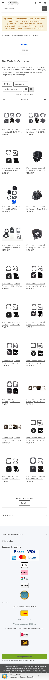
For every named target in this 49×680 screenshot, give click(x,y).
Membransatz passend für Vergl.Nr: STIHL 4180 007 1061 (35, 169)
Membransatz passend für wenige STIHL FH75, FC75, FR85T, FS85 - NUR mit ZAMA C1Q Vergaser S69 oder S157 (11, 323)
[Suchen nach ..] (44, 8)
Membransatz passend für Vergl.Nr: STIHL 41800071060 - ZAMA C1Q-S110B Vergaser (11, 207)
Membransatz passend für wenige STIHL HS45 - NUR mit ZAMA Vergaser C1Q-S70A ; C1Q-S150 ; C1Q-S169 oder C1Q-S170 (12, 439)
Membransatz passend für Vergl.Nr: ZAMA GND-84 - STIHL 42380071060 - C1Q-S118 (12, 246)
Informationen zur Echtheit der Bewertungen (22, 677)
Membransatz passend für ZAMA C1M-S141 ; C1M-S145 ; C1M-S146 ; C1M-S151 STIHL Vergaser (36, 477)
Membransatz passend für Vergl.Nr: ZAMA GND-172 (36, 207)
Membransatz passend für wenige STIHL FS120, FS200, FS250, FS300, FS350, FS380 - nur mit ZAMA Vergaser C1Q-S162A (11, 362)
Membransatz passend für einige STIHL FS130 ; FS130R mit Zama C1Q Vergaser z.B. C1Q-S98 (11, 130)
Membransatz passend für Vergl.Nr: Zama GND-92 (36, 246)
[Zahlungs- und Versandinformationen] (24, 555)
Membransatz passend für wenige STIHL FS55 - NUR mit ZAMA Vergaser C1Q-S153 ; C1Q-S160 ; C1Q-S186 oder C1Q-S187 (36, 400)
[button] (35, 2)
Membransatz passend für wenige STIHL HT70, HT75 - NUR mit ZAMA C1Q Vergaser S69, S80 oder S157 (35, 439)
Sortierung (19, 84)
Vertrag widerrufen (24, 657)
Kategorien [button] (7, 515)
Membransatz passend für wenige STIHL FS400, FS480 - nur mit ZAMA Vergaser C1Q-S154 (11, 400)
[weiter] (45, 100)
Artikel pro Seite (11, 89)
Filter (7, 84)
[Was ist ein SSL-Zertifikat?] (24, 595)
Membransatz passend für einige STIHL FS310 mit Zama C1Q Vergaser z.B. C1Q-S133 (35, 130)
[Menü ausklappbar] (3, 1)
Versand (31, 661)
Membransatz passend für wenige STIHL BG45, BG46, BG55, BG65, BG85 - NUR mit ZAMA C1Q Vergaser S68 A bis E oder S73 (12, 284)
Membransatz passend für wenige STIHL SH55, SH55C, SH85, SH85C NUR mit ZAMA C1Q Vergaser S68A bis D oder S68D (12, 477)
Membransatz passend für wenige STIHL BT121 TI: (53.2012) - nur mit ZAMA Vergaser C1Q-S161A (35, 284)
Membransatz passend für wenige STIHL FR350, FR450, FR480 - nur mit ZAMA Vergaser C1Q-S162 (36, 323)
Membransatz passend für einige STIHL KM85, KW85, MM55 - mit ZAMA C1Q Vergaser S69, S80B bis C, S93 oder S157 (12, 169)
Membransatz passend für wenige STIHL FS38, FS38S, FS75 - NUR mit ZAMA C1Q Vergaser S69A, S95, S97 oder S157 (36, 362)
